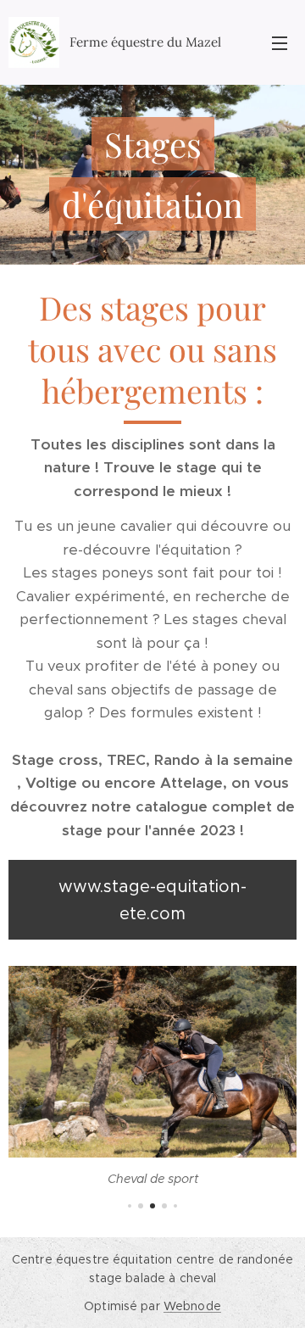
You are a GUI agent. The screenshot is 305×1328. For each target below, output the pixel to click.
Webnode (192, 1306)
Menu (280, 42)
